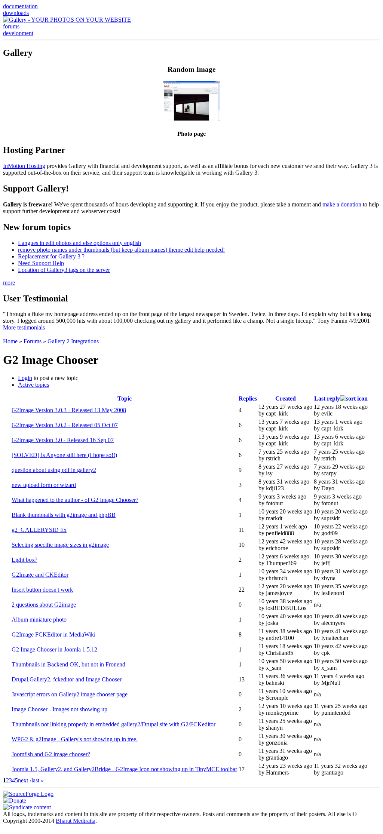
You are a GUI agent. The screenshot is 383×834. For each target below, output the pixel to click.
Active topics (33, 384)
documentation (20, 6)
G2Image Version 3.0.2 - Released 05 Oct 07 (65, 425)
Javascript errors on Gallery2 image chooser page (70, 694)
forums (11, 26)
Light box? (24, 559)
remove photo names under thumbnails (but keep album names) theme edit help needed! (121, 249)
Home (10, 341)
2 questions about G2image (44, 604)
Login (25, 378)
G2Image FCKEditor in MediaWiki (53, 634)
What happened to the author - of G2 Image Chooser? (75, 500)
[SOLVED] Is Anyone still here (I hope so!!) (64, 455)
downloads (16, 13)
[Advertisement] (191, 334)
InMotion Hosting (24, 166)
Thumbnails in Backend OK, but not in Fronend (68, 664)
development (18, 33)
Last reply (327, 398)
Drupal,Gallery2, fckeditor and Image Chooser (67, 679)
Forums (33, 341)
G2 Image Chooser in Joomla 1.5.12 (54, 649)
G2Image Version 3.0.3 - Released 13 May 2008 (69, 410)
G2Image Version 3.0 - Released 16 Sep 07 (63, 440)
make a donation (341, 204)
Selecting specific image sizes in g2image (60, 545)
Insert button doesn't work (42, 589)
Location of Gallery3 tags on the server (64, 270)
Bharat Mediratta (75, 821)
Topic (124, 398)
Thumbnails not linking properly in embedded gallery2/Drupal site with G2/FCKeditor (113, 724)
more (9, 282)
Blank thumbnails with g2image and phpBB (64, 515)
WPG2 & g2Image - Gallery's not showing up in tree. (75, 739)
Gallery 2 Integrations (73, 341)
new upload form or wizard (44, 485)
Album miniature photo (39, 619)
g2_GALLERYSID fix (39, 530)
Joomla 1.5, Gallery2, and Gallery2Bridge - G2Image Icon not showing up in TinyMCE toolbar (124, 769)
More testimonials (24, 327)
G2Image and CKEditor (40, 574)
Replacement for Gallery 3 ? (51, 256)
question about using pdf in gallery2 (54, 470)
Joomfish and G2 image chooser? (51, 754)
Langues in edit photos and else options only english (79, 243)
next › (24, 780)
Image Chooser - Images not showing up (59, 709)
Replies (248, 398)
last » (37, 780)
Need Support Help (41, 263)
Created (285, 398)
